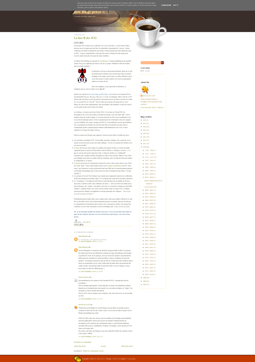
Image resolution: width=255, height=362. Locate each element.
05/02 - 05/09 (149, 237)
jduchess (87, 222)
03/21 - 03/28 (149, 254)
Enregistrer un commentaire (82, 342)
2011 (144, 143)
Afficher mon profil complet (152, 107)
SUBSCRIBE (145, 69)
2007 (144, 284)
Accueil (103, 346)
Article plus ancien (127, 346)
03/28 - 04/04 (149, 251)
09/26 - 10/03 (149, 170)
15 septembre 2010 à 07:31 (90, 336)
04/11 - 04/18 (149, 244)
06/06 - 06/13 (149, 224)
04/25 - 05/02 (149, 241)
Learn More (166, 5)
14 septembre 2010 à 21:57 (90, 299)
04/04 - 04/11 (149, 247)
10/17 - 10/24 (149, 160)
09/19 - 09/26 (149, 174)
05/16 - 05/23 (149, 234)
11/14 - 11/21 (149, 157)
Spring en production (114, 166)
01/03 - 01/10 (149, 274)
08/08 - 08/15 (149, 200)
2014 (144, 133)
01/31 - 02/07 (149, 271)
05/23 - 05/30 (149, 230)
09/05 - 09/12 (149, 190)
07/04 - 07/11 (149, 214)
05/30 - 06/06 (149, 227)
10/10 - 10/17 (149, 164)
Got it (175, 5)
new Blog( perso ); (89, 11)
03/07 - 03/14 (149, 261)
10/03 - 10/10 (149, 167)
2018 (144, 120)
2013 (144, 137)
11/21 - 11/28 (149, 154)
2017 (144, 123)
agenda (77, 163)
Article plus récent (79, 346)
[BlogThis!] (77, 43)
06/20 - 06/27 (149, 217)
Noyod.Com (116, 359)
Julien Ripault (82, 236)
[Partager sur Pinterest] (82, 43)
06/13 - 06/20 (149, 220)
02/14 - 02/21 (149, 268)
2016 (144, 127)
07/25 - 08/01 (149, 207)
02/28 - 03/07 (149, 264)
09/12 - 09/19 (149, 177)
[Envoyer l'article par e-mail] (75, 220)
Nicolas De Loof (83, 304)
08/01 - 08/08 (149, 203)
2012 (144, 140)
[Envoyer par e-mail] (75, 43)
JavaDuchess (104, 61)
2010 (144, 147)
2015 (144, 130)
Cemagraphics (131, 359)
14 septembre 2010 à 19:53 (90, 241)
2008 (144, 281)
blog (77, 148)
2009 (144, 278)
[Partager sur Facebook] (81, 43)
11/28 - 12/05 (149, 150)
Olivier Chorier (83, 277)
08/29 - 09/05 (149, 193)
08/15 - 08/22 (149, 197)
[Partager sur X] (79, 43)
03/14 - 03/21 (149, 257)
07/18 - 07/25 (149, 210)
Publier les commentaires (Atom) (93, 351)
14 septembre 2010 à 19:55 (90, 271)
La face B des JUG (85, 38)
